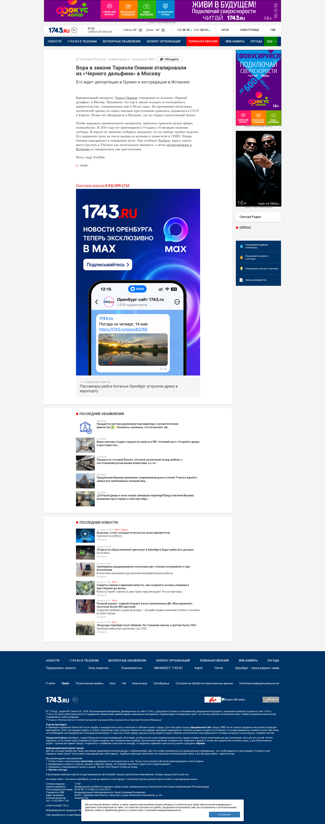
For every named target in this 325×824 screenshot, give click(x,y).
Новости (54, 41)
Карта (198, 668)
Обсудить (172, 59)
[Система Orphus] (271, 699)
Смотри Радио (250, 217)
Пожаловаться (131, 668)
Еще (272, 41)
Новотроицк (139, 683)
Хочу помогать (98, 668)
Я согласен (224, 814)
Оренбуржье (161, 683)
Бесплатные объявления (121, 41)
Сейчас (130, 29)
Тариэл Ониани (126, 97)
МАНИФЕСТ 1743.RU (168, 668)
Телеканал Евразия (203, 41)
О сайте (50, 683)
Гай (124, 683)
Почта (219, 668)
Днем (153, 29)
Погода (256, 41)
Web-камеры (235, 41)
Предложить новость (61, 668)
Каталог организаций (163, 41)
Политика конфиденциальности (259, 683)
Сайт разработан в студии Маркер (64, 815)
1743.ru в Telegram (82, 41)
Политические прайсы (89, 683)
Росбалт (164, 140)
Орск (112, 683)
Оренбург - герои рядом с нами (257, 668)
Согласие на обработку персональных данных (204, 683)
